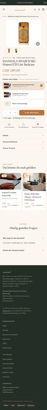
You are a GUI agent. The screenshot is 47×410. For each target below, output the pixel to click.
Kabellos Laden (8, 372)
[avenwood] (19, 9)
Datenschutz (7, 348)
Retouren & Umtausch (10, 335)
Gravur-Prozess (9, 148)
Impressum (6, 339)
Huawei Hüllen (8, 368)
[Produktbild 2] (16, 50)
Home (4, 16)
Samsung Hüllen (8, 364)
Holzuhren (6, 377)
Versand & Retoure (10, 142)
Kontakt (5, 330)
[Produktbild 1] (9, 50)
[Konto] (39, 9)
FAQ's (5, 326)
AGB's (5, 343)
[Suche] (35, 9)
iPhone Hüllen (7, 359)
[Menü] (4, 9)
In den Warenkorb (32, 113)
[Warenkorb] (43, 9)
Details (5, 135)
